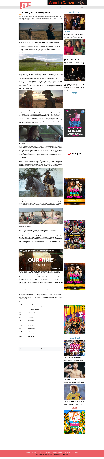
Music (37, 7)
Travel (65, 7)
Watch (69, 7)
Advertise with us (68, 452)
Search (41, 452)
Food (52, 7)
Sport (61, 7)
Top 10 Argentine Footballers (72, 357)
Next (86, 277)
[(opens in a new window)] (67, 2)
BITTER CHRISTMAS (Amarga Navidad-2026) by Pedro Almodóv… (73, 59)
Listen (73, 7)
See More (75, 93)
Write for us (75, 452)
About (21, 1)
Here (56, 348)
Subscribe (29, 1)
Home (34, 7)
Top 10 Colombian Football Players (74, 401)
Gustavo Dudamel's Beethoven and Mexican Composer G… (74, 85)
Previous (63, 277)
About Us (28, 452)
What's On (47, 7)
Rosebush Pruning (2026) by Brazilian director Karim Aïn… (74, 33)
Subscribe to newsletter (57, 452)
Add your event (35, 452)
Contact (24, 1)
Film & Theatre (67, 31)
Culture (42, 7)
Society (56, 7)
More (76, 7)
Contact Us (47, 452)
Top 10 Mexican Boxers (70, 379)
